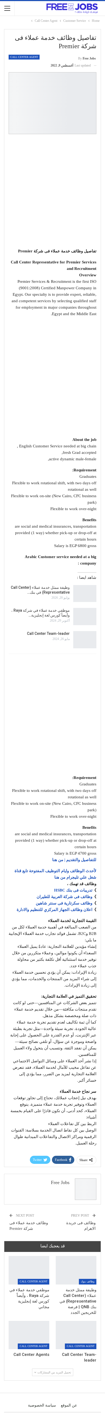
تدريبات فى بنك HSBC (73, 890)
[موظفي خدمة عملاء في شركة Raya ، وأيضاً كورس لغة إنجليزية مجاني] (84, 616)
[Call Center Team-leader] (84, 639)
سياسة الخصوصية (42, 1405)
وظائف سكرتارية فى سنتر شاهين (64, 903)
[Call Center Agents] (29, 1335)
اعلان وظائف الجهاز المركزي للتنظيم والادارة (54, 909)
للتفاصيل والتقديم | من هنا (74, 860)
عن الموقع (69, 1405)
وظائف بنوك (87, 1281)
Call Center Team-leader (48, 633)
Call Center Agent (24, 56)
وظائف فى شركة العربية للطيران (64, 897)
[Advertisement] (52, 192)
